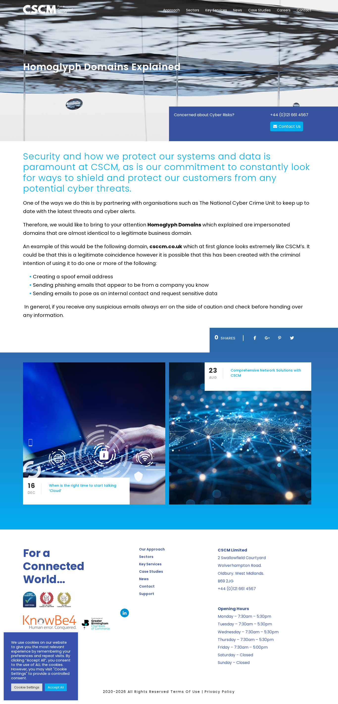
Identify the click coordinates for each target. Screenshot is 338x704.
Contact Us (289, 126)
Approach (171, 10)
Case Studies (259, 10)
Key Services (216, 10)
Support (146, 593)
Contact (304, 10)
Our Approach (152, 549)
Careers (283, 10)
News (237, 10)
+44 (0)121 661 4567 (289, 115)
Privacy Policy (220, 691)
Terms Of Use (185, 691)
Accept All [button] (56, 687)
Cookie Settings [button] (26, 687)
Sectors (192, 10)
